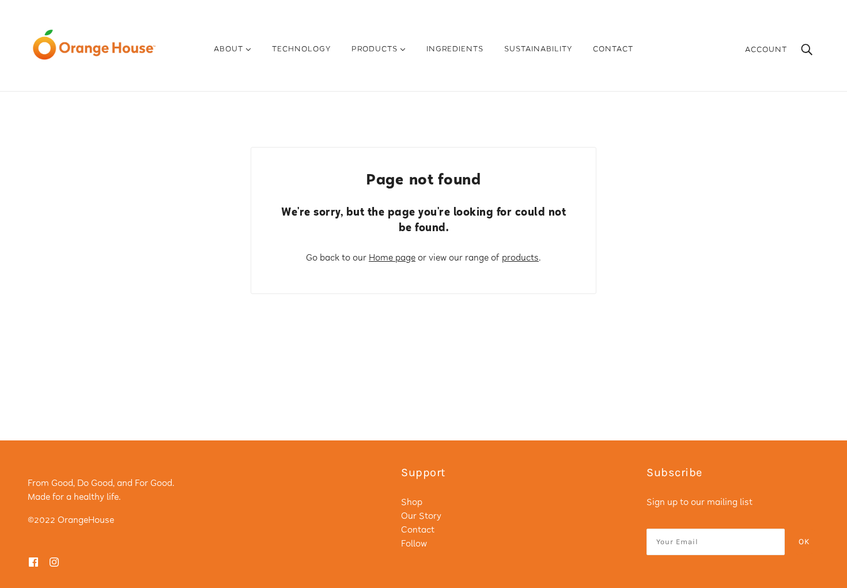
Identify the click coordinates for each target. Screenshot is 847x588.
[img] (33, 562)
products (520, 258)
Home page (392, 258)
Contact (417, 530)
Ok (804, 541)
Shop (411, 502)
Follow (414, 544)
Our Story (421, 516)
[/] (94, 44)
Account (766, 50)
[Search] (806, 50)
